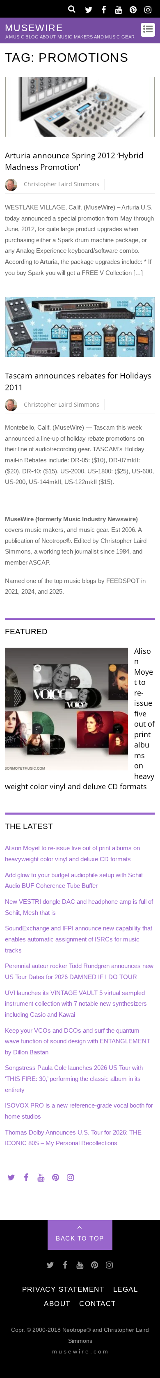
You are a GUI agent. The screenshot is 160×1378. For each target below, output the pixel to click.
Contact (97, 1303)
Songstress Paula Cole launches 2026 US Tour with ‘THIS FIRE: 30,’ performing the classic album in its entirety (74, 1078)
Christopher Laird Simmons (61, 184)
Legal (125, 1289)
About (57, 1303)
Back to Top (80, 1238)
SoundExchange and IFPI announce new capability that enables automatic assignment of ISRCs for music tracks (78, 939)
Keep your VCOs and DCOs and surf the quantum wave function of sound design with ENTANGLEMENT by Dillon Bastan (77, 1041)
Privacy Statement (63, 1289)
